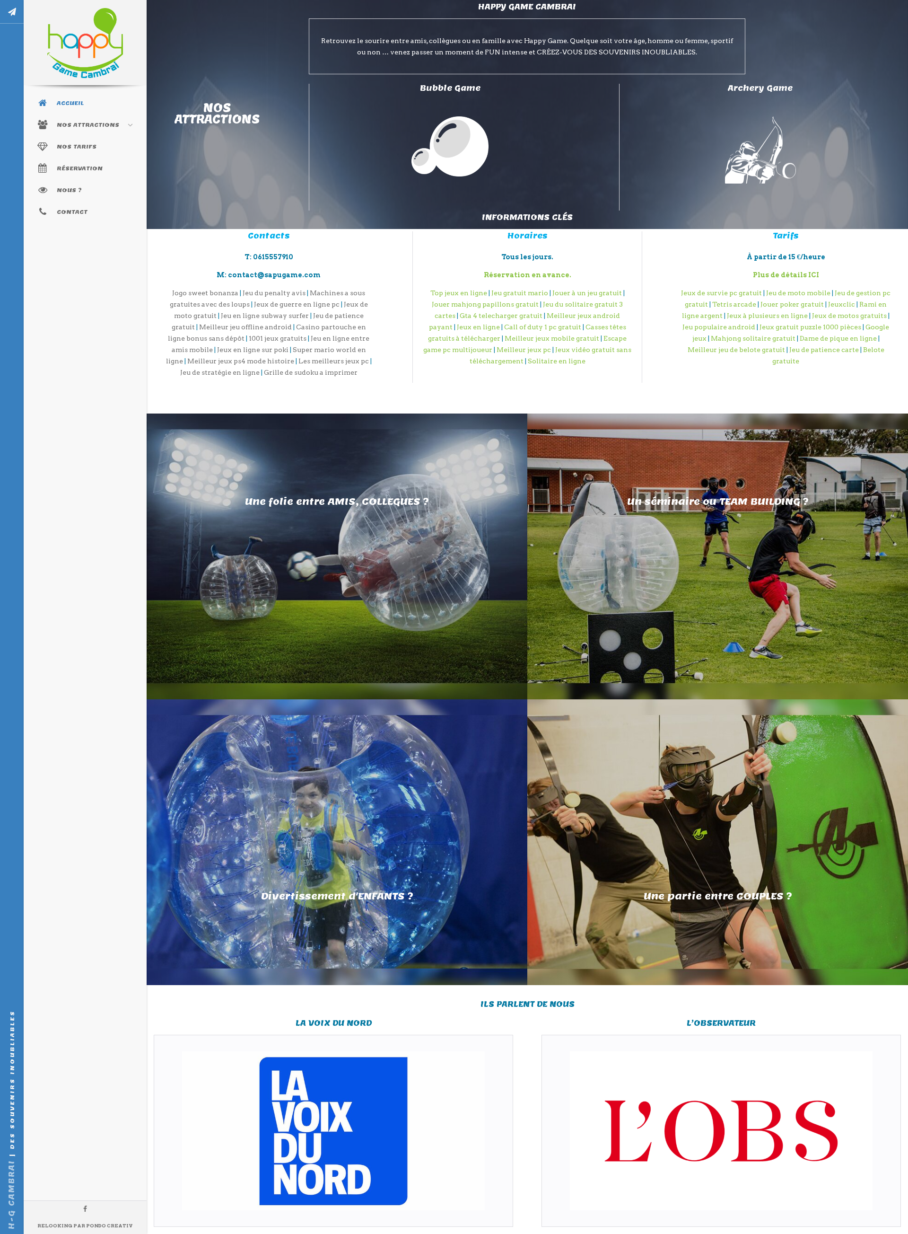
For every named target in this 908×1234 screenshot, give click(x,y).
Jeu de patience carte (824, 349)
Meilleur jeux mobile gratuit (552, 338)
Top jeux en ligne (458, 293)
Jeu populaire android (718, 327)
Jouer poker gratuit (792, 304)
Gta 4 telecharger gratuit (501, 315)
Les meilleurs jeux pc (333, 361)
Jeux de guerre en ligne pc (297, 304)
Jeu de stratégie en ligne (220, 372)
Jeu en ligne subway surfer (265, 315)
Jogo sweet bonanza (205, 293)
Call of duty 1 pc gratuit (542, 327)
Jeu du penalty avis (274, 293)
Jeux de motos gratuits (849, 315)
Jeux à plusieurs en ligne (767, 315)
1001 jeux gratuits (277, 338)
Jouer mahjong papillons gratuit (485, 304)
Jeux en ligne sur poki (252, 349)
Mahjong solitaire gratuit (753, 338)
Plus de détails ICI (786, 275)
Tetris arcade (734, 304)
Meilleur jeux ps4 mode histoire (240, 361)
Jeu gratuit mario (519, 293)
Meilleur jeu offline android (245, 327)
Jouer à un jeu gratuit (587, 293)
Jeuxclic (841, 304)
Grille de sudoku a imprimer (311, 372)
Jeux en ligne (478, 327)
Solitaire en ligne (556, 361)
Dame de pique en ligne (838, 338)
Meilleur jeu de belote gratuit (736, 349)
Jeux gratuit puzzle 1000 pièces (810, 327)
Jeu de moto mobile (798, 293)
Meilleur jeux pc (524, 349)
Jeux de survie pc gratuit (721, 293)
